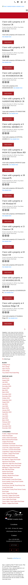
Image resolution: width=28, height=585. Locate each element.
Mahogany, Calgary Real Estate (8, 344)
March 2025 (5, 392)
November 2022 (6, 428)
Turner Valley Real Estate (9, 499)
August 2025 (5, 388)
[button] (14, 545)
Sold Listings (5, 370)
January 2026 (6, 384)
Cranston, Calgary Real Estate (10, 453)
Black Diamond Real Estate (10, 439)
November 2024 (6, 396)
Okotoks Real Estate (11, 28)
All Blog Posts (6, 364)
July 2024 (5, 404)
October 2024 (6, 398)
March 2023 (5, 420)
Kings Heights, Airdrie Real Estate (11, 465)
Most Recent (5, 378)
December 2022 (6, 426)
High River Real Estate (14, 341)
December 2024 (6, 394)
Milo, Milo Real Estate (19, 344)
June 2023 (5, 416)
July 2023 (5, 414)
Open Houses (6, 368)
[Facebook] (25, 2)
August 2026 (5, 380)
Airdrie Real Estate (7, 435)
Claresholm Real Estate (8, 443)
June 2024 (5, 406)
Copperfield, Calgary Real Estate (11, 451)
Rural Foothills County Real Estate (11, 479)
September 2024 (6, 400)
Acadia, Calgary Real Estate (13, 332)
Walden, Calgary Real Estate (7, 356)
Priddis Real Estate (14, 346)
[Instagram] (21, 2)
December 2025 (6, 386)
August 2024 (5, 402)
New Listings (5, 366)
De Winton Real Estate (8, 455)
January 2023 (6, 424)
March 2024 (5, 408)
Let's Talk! (14, 545)
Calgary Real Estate (7, 441)
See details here (6, 36)
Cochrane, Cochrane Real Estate (11, 337)
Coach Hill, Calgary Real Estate (11, 447)
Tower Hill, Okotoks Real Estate (16, 353)
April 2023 (5, 418)
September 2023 (6, 412)
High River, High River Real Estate (11, 463)
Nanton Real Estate (6, 345)
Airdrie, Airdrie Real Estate (10, 333)
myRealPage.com (17, 558)
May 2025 (5, 390)
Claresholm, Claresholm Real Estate (9, 336)
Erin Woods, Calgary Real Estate (11, 459)
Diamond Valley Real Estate (15, 340)
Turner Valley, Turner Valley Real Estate (17, 354)
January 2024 (6, 410)
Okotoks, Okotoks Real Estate (10, 475)
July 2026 (5, 382)
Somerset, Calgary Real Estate (10, 495)
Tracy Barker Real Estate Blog (10, 372)
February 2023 (6, 422)
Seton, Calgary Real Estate (15, 352)
